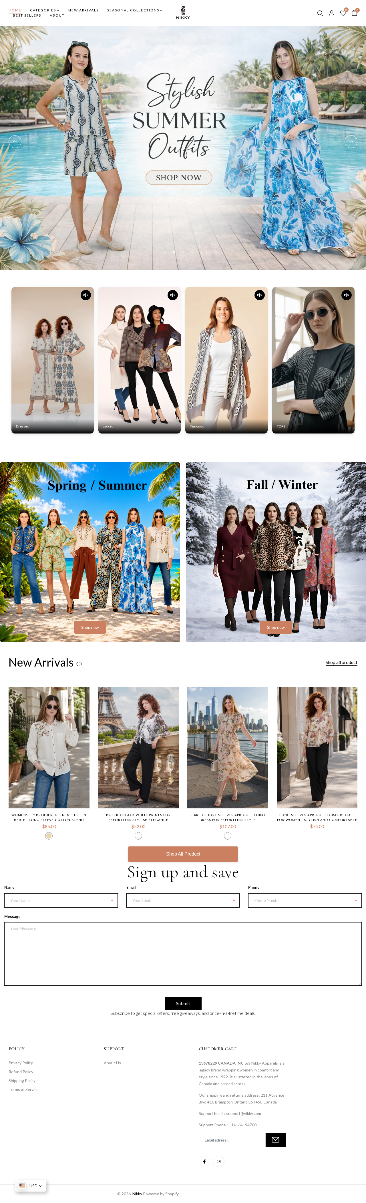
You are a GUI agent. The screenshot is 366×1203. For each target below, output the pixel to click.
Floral (227, 836)
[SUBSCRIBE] (276, 1140)
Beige (49, 836)
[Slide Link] (183, 148)
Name (9, 887)
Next (351, 141)
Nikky (137, 1193)
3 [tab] (183, 252)
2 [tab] (174, 252)
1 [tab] (165, 252)
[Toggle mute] (86, 295)
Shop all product (341, 662)
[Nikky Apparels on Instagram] (218, 1161)
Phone (254, 887)
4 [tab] (192, 252)
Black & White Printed (138, 836)
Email (131, 887)
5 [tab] (201, 252)
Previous (15, 141)
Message (12, 916)
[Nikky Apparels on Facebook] (204, 1161)
